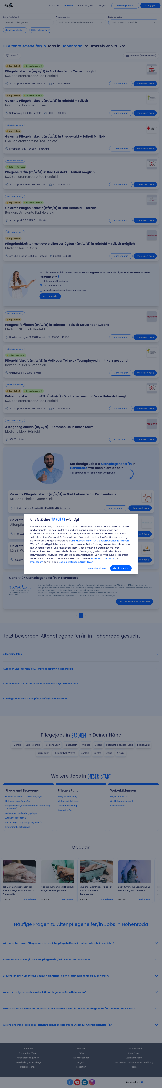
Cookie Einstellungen (97, 568)
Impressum (36, 562)
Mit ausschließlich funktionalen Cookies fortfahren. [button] (100, 540)
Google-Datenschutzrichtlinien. (75, 562)
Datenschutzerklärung (103, 558)
